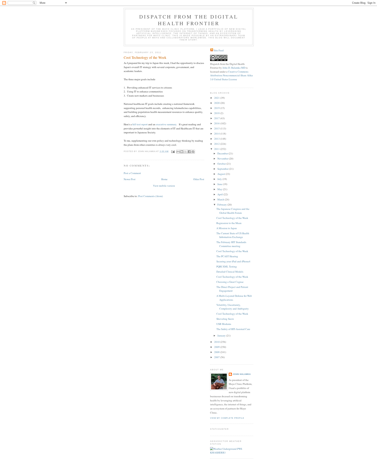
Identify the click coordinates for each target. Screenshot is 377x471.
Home (164, 179)
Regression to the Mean (229, 223)
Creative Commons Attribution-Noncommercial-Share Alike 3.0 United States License (231, 75)
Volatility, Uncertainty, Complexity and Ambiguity (232, 307)
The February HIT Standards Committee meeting (231, 244)
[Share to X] (186, 152)
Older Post (198, 179)
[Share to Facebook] (189, 152)
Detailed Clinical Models (229, 271)
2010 (217, 342)
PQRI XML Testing (226, 266)
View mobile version (164, 185)
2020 (217, 103)
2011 (217, 149)
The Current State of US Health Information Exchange (232, 235)
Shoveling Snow (225, 319)
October (221, 163)
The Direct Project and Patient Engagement (232, 289)
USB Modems (223, 324)
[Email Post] (172, 151)
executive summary (166, 124)
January (221, 335)
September (223, 169)
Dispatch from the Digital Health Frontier (188, 20)
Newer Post (129, 179)
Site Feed (219, 50)
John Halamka (242, 374)
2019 (217, 108)
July (219, 179)
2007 (217, 357)
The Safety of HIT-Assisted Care (233, 329)
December (223, 153)
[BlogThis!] (182, 152)
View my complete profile (227, 418)
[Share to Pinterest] (193, 152)
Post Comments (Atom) (150, 196)
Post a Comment (132, 173)
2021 (217, 98)
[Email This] (178, 152)
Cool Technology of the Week (232, 218)
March (221, 199)
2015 (217, 128)
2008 (217, 352)
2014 (217, 133)
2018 (217, 113)
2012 (217, 144)
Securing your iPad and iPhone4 (233, 261)
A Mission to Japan (226, 228)
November (223, 158)
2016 (217, 123)
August (221, 174)
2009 (217, 347)
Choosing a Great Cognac (230, 282)
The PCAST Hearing (227, 256)
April (220, 194)
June (220, 184)
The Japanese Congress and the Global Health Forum (232, 211)
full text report (140, 124)
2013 (217, 138)
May (220, 189)
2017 (217, 118)
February (222, 204)
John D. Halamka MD (233, 67)
